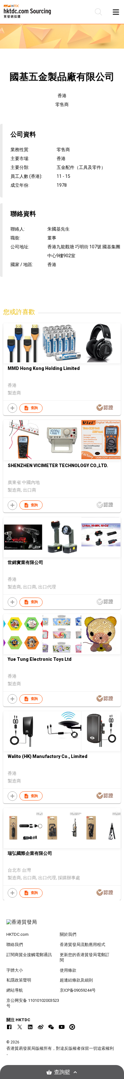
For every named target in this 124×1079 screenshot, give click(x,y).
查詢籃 (62, 1072)
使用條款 (68, 970)
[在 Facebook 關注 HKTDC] (9, 1027)
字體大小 (14, 970)
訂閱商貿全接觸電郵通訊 (29, 954)
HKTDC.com (17, 934)
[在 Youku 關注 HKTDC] (72, 1027)
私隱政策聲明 (18, 980)
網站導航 (14, 990)
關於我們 (68, 934)
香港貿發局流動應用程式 (82, 944)
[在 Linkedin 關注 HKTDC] (30, 1027)
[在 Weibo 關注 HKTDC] (41, 1027)
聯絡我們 (14, 944)
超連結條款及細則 (76, 980)
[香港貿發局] (62, 925)
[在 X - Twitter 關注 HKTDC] (20, 1027)
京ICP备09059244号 (78, 990)
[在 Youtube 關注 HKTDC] (62, 1027)
